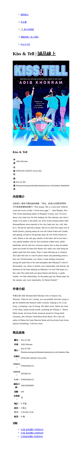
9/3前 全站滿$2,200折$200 (32, 433)
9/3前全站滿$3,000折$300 (32, 436)
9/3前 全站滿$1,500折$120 (32, 429)
